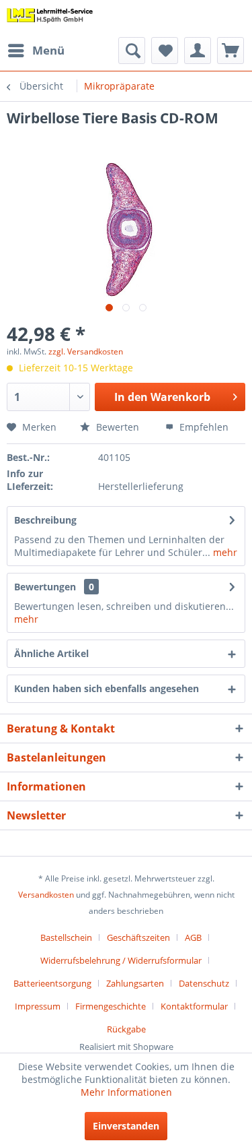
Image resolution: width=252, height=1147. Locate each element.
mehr (223, 552)
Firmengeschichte (110, 1006)
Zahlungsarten (135, 983)
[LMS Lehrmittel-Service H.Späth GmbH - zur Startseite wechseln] (50, 18)
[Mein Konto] (197, 50)
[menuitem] (35, 50)
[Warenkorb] (230, 50)
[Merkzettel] (164, 50)
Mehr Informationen (126, 1092)
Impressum (37, 1006)
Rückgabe (126, 1029)
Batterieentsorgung (52, 983)
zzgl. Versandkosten (85, 351)
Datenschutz (204, 983)
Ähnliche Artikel (51, 653)
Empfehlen (202, 427)
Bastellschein (66, 937)
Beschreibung (45, 520)
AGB (193, 937)
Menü (48, 50)
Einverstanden (126, 1125)
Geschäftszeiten (138, 937)
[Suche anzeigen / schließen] (131, 50)
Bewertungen (45, 586)
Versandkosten (46, 894)
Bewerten (116, 427)
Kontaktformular (194, 1006)
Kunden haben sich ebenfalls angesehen (106, 688)
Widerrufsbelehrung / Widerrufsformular (121, 960)
